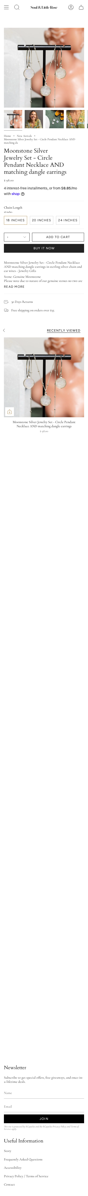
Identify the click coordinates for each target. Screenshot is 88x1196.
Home (7, 136)
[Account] (71, 7)
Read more (14, 286)
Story (7, 1151)
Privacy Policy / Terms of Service (26, 1176)
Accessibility (13, 1168)
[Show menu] (6, 7)
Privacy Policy (59, 1126)
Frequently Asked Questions (23, 1159)
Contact (9, 1184)
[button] (17, 7)
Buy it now (44, 248)
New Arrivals (24, 136)
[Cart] (81, 7)
